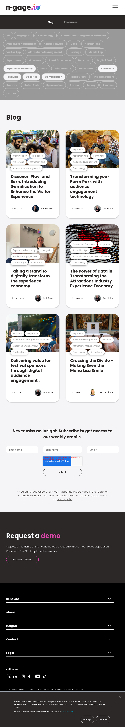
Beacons (83, 60)
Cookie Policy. (67, 711)
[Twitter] (9, 678)
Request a (33, 536)
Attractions (92, 44)
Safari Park (31, 85)
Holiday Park (78, 77)
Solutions (12, 599)
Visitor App (13, 52)
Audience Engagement (21, 44)
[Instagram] (24, 678)
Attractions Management (45, 52)
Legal (10, 653)
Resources (70, 22)
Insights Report (104, 77)
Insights (12, 626)
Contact (12, 639)
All (8, 35)
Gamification (53, 77)
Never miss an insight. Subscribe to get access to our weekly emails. (62, 434)
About (10, 612)
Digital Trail (104, 60)
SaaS (43, 68)
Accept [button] (87, 719)
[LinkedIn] (17, 678)
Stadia (74, 85)
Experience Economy (20, 68)
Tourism (108, 85)
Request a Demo (22, 559)
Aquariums (13, 60)
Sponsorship (54, 85)
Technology (45, 35)
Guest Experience (59, 60)
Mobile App (96, 52)
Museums (35, 60)
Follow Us (12, 669)
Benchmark (86, 68)
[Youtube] (39, 678)
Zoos (74, 44)
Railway (11, 85)
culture (11, 93)
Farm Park (107, 68)
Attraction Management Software (83, 35)
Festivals (12, 77)
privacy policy (65, 499)
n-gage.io (23, 35)
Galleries (31, 77)
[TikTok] (46, 678)
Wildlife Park (63, 68)
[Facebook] (31, 678)
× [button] (119, 697)
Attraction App (53, 44)
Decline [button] (103, 719)
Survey (90, 85)
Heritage (75, 52)
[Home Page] (23, 7)
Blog (51, 22)
